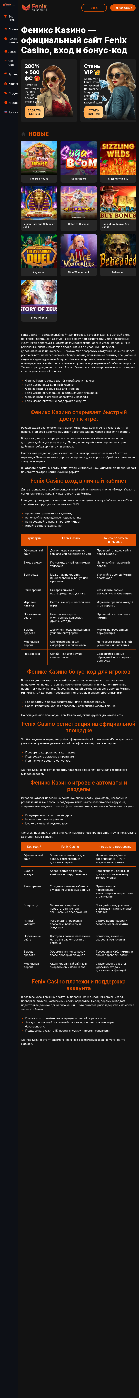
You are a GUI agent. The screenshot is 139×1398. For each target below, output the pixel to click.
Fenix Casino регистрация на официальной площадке (61, 392)
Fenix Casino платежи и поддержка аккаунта (55, 401)
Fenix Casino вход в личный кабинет (50, 384)
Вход (94, 8)
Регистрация (123, 8)
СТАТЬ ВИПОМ (94, 112)
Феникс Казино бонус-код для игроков (52, 388)
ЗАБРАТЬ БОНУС (34, 112)
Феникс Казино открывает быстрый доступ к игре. (60, 380)
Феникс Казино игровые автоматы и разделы (56, 397)
